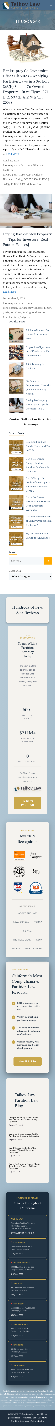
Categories (15, 571)
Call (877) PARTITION (27, 803)
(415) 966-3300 (17, 1336)
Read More (12, 154)
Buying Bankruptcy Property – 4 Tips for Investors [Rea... (37, 404)
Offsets (38, 174)
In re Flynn (36, 184)
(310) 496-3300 (17, 1254)
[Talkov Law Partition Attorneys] (20, 5)
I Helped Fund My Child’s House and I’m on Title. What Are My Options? (23, 1119)
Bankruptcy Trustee (31, 308)
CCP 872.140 (26, 174)
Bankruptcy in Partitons (17, 165)
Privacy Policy (37, 1421)
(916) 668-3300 (17, 1377)
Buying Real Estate (33, 312)
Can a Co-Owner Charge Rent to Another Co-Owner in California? (24, 1134)
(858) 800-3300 (17, 1315)
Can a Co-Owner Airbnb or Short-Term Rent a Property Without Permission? (24, 1166)
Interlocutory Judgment (17, 317)
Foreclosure (10, 308)
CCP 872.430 (31, 179)
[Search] (48, 561)
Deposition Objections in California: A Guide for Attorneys (38, 351)
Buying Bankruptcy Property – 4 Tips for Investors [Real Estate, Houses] (27, 239)
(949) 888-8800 (17, 1274)
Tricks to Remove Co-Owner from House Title (38, 334)
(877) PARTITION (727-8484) (22, 1233)
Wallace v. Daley (12, 179)
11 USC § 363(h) (20, 184)
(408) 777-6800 (17, 1295)
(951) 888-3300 (17, 1356)
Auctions (15, 312)
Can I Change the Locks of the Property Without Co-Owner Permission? (22, 1149)
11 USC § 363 (10, 174)
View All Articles (27, 1061)
